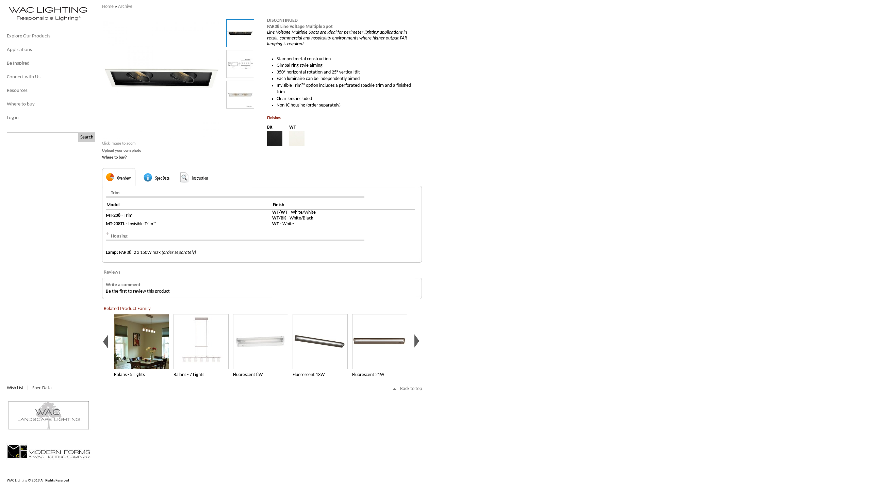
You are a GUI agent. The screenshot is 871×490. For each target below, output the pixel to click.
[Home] (47, 19)
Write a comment (123, 285)
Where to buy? (114, 158)
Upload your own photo (121, 151)
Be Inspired (18, 63)
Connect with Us (23, 77)
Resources (17, 90)
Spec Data (42, 388)
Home (108, 6)
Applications (19, 49)
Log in (13, 117)
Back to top (411, 388)
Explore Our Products (28, 36)
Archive (125, 6)
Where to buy (21, 104)
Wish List (15, 388)
